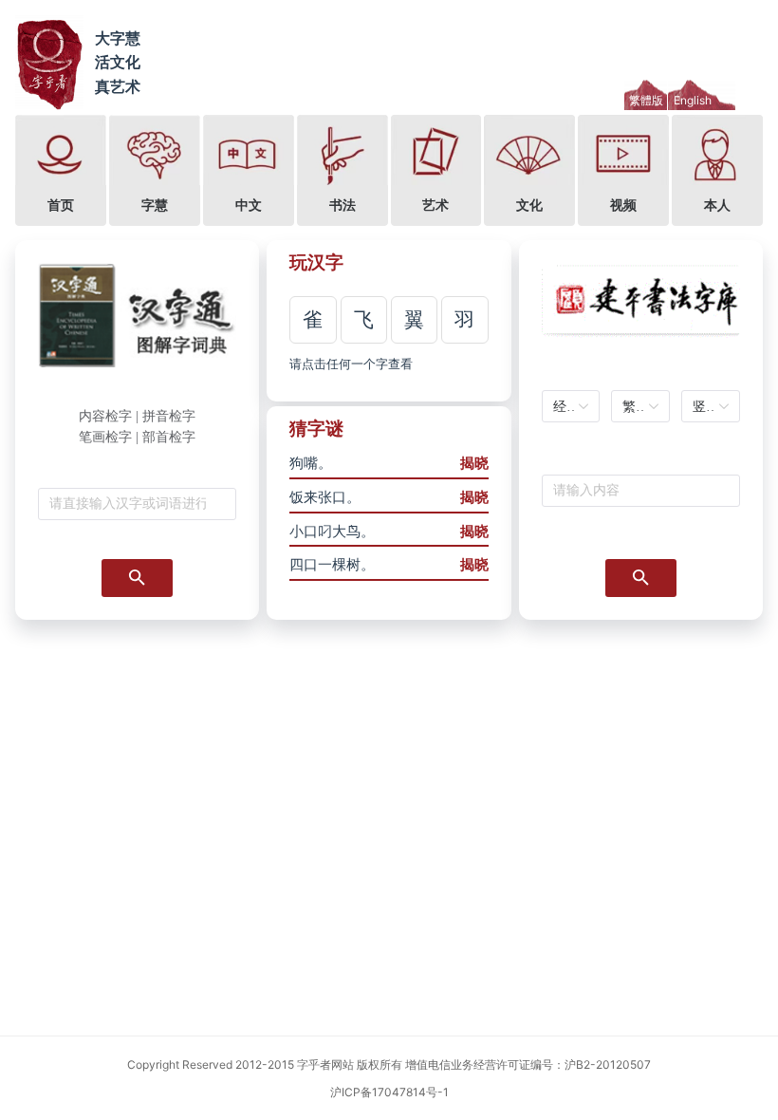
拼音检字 (168, 416)
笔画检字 (105, 437)
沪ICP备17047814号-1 (389, 1092)
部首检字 (168, 437)
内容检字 (105, 416)
